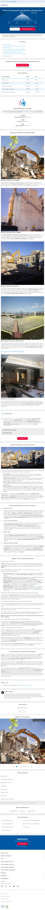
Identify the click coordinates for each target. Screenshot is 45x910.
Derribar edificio (4, 792)
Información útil (6, 47)
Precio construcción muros (7, 823)
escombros (36, 586)
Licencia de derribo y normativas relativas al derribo (14, 53)
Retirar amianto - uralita (6, 782)
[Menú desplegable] (44, 5)
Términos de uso (4, 893)
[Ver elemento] (16, 766)
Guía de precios (9, 802)
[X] (10, 886)
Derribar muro (4, 789)
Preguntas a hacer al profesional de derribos (12, 52)
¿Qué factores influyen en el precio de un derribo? (14, 49)
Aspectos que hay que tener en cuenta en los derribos (14, 50)
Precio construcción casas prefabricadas (31, 820)
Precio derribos (26, 827)
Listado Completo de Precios (7, 861)
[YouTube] (14, 886)
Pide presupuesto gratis (28, 29)
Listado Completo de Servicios (7, 864)
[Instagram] (2, 886)
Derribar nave (4, 795)
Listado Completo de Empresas (7, 867)
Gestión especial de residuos (7, 779)
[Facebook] (6, 886)
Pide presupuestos (22, 438)
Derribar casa (4, 776)
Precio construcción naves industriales (31, 823)
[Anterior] (13, 767)
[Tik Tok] (18, 886)
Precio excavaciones (6, 830)
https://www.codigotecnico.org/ (24, 685)
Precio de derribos (7, 44)
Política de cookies (5, 899)
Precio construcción (23, 802)
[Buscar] (41, 5)
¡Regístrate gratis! (13, 1)
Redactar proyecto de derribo (7, 799)
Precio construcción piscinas (8, 827)
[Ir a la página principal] (4, 5)
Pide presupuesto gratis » (39, 720)
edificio (33, 474)
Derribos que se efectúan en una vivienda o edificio (14, 46)
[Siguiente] (31, 767)
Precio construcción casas (7, 820)
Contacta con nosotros (6, 883)
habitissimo (2, 802)
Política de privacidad (5, 896)
